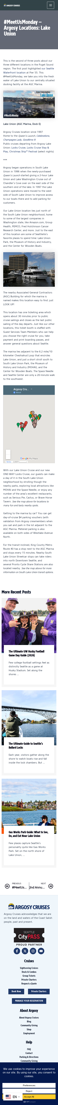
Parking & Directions (29, 1057)
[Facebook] (17, 951)
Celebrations (42, 136)
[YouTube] (41, 951)
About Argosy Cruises (29, 1018)
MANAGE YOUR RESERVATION (29, 1001)
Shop (29, 1029)
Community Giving (29, 1025)
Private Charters (29, 980)
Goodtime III (29, 140)
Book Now (16, 991)
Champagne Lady (12, 140)
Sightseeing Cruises (29, 968)
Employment (29, 1033)
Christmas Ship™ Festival (23, 152)
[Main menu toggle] (50, 5)
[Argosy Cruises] (12, 5)
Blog (29, 1022)
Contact (29, 1053)
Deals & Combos (29, 972)
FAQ (29, 1049)
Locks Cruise (18, 148)
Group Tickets (29, 976)
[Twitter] (25, 951)
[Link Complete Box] (29, 642)
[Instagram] (33, 951)
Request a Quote (29, 984)
